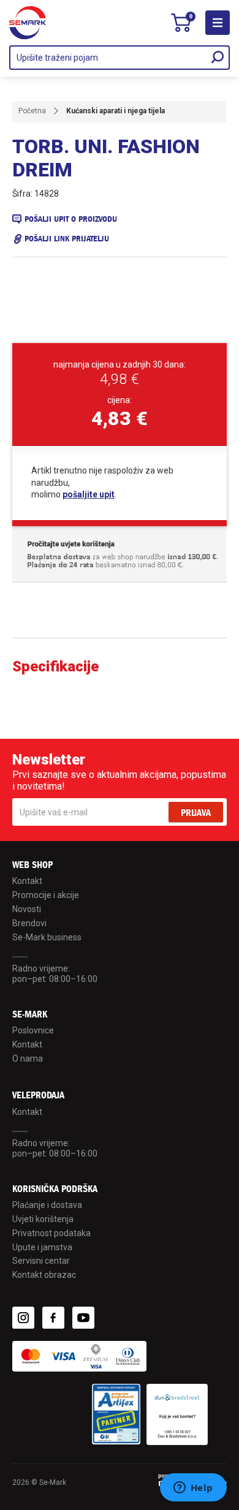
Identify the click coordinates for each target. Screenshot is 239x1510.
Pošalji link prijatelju (67, 238)
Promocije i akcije (45, 895)
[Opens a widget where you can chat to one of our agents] (193, 1488)
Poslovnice (33, 1030)
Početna (32, 111)
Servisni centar (41, 1261)
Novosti (26, 909)
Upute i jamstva (42, 1247)
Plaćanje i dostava (47, 1205)
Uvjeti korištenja (43, 1219)
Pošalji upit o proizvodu (71, 219)
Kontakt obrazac (44, 1275)
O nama (27, 1058)
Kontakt (27, 881)
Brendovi (29, 923)
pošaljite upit (89, 494)
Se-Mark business (47, 937)
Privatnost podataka (51, 1233)
